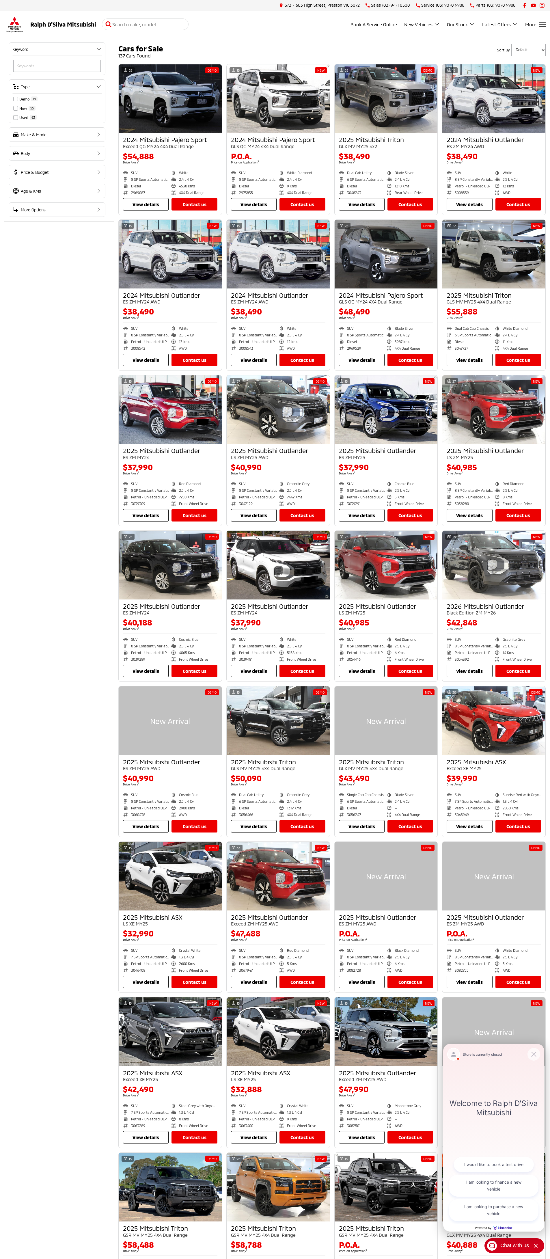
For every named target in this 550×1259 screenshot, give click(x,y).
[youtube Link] (533, 5)
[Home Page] (14, 24)
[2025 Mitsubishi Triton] (386, 98)
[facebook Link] (524, 5)
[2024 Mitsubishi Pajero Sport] (170, 98)
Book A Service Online (373, 24)
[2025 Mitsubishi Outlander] (170, 409)
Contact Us (194, 204)
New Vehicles (418, 24)
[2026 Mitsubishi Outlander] (493, 565)
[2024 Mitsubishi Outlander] (493, 98)
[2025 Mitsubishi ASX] (493, 720)
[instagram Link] (542, 5)
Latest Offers (496, 24)
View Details (146, 204)
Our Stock (457, 24)
